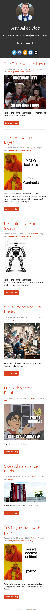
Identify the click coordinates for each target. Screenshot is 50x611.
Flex (30, 610)
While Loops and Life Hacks (22, 309)
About (19, 43)
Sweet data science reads (21, 468)
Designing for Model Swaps (22, 226)
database (8, 401)
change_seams (25, 72)
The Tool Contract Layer (20, 140)
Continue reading (11, 123)
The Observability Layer (24, 63)
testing (30, 540)
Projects (29, 43)
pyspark (16, 540)
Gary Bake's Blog (25, 28)
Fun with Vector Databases (18, 390)
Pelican (23, 610)
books (10, 479)
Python (32, 69)
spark (10, 540)
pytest (23, 540)
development (13, 72)
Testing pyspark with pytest (22, 530)
